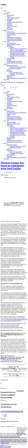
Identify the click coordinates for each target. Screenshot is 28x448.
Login (5, 414)
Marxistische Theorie (12, 65)
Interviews (9, 27)
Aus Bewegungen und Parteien (14, 22)
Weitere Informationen (5, 447)
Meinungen (9, 25)
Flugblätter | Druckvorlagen (16, 74)
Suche (8, 12)
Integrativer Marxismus (15, 68)
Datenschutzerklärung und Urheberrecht (17, 78)
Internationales (10, 15)
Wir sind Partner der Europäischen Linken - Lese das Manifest (18, 49)
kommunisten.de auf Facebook (14, 39)
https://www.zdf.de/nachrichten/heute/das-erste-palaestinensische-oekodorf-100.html (14, 320)
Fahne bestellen (10, 75)
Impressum (9, 76)
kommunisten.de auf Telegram (14, 40)
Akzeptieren (3, 446)
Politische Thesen (11, 34)
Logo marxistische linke (16, 72)
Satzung (12, 47)
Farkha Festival (10, 32)
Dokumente (10, 46)
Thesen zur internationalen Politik (18, 51)
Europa (8, 16)
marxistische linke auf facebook (14, 62)
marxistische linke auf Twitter (14, 61)
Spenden (9, 60)
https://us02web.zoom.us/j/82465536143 (12, 361)
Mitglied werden (11, 58)
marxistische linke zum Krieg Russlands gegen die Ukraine (17, 53)
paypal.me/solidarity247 (16, 283)
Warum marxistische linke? (13, 44)
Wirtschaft (9, 20)
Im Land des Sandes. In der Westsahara (16, 33)
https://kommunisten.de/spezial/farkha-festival (12, 327)
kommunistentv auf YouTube (14, 37)
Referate (9, 69)
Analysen (9, 23)
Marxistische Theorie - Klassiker (18, 67)
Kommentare (10, 29)
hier (17, 375)
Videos (8, 36)
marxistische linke (11, 43)
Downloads (10, 71)
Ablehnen (8, 446)
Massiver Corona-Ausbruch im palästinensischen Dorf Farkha (12, 165)
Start (5, 10)
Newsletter (6, 79)
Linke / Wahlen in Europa (13, 17)
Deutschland (10, 19)
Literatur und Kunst (11, 26)
